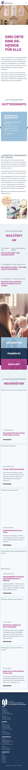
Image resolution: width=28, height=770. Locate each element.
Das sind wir (14, 342)
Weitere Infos (9, 133)
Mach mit (14, 364)
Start (3, 755)
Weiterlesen (7, 439)
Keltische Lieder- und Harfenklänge (10, 254)
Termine (3, 760)
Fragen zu (14, 353)
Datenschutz (14, 765)
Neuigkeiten (4, 762)
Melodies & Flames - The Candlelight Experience (14, 268)
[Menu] (26, 3)
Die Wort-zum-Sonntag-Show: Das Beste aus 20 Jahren (11, 283)
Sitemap (20, 765)
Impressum (8, 765)
